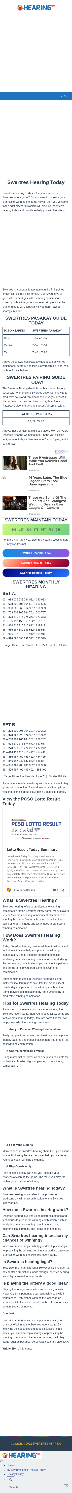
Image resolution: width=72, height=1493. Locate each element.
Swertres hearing (41, 978)
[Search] (10, 1480)
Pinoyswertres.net (15, 544)
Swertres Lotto (40, 392)
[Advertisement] (36, 51)
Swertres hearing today (38, 919)
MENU (64, 96)
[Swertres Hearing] (36, 7)
